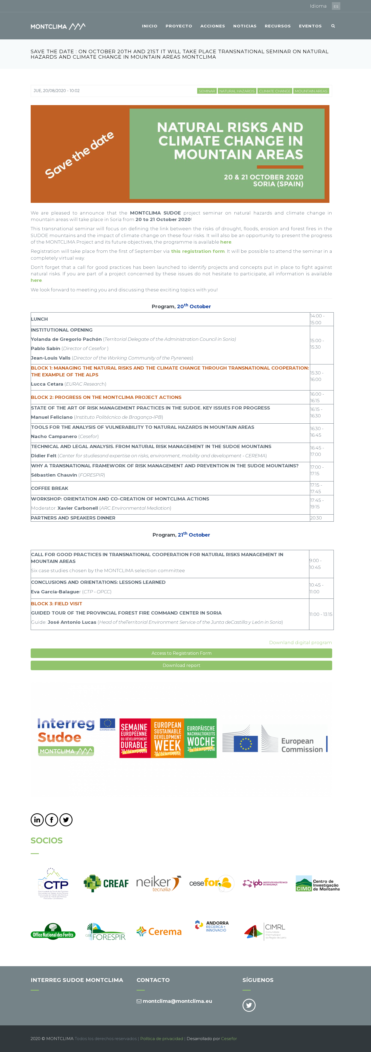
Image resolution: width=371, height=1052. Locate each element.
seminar (207, 91)
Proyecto (179, 26)
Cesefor (229, 1038)
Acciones (212, 26)
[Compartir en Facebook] (51, 819)
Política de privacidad (161, 1038)
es (336, 6)
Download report (181, 665)
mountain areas (311, 91)
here (36, 280)
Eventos (310, 26)
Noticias (245, 26)
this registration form (198, 251)
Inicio (150, 26)
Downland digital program (300, 642)
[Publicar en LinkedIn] (37, 819)
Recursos (278, 26)
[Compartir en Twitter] (66, 819)
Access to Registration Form (182, 653)
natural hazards (237, 91)
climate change (275, 91)
